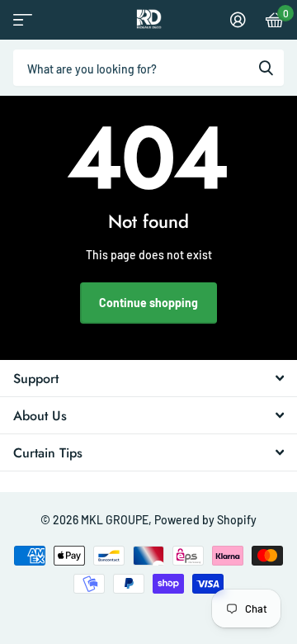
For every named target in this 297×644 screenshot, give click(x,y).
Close (148, 378)
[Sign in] (238, 20)
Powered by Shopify (205, 520)
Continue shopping (148, 303)
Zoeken (266, 68)
